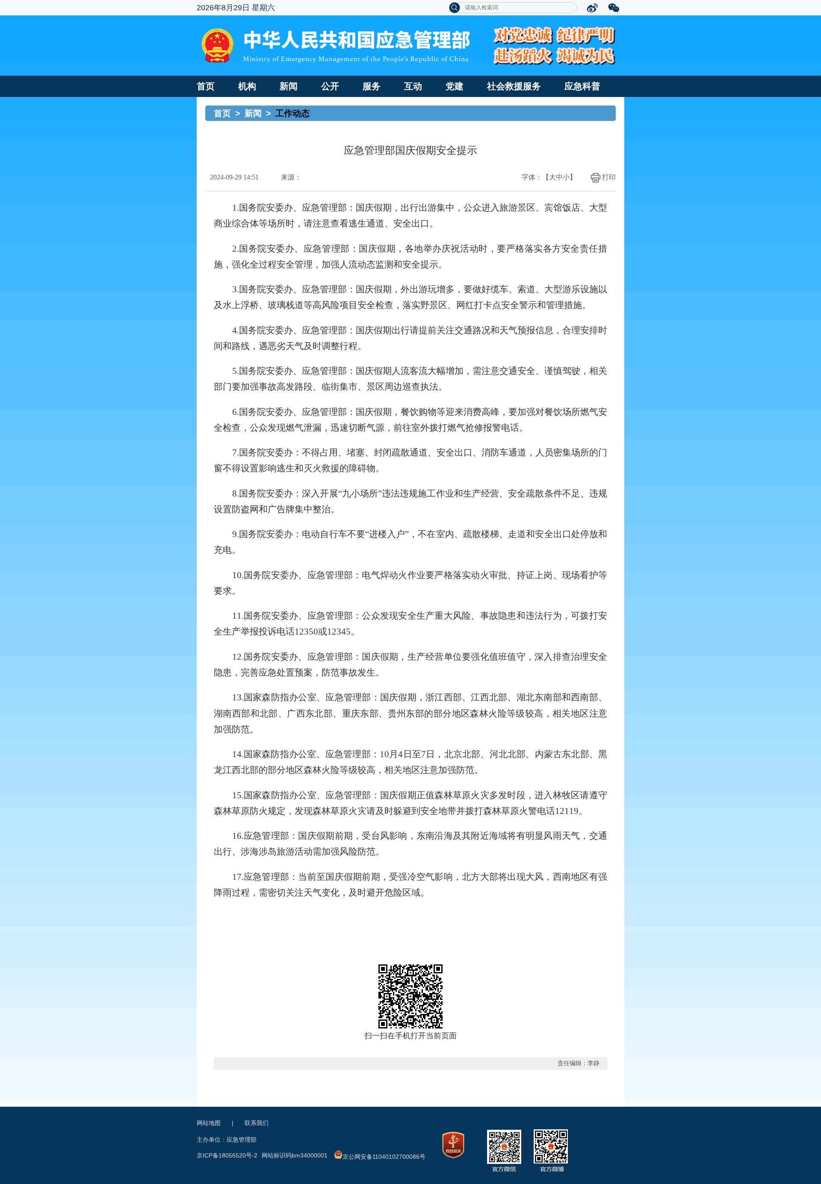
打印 (609, 177)
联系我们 (257, 1122)
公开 (330, 86)
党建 (455, 86)
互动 (413, 86)
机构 (247, 86)
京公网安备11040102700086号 (384, 1156)
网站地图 (209, 1122)
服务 (372, 86)
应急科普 (582, 86)
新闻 (289, 86)
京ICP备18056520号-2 (227, 1155)
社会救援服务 (514, 86)
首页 (206, 86)
